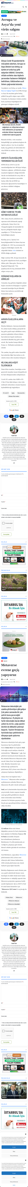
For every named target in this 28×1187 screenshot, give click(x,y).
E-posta (3, 501)
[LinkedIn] (16, 416)
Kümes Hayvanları (14, 396)
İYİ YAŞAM (4, 15)
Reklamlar (14, 631)
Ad (2, 495)
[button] (25, 1160)
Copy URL (14, 404)
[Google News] (14, 410)
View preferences (14, 1181)
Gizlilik (14, 1185)
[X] (11, 416)
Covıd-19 (6, 393)
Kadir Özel (5, 33)
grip (13, 393)
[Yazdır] (14, 419)
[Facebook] (6, 416)
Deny (14, 1177)
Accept (14, 1173)
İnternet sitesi (4, 508)
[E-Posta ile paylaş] (22, 416)
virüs (14, 250)
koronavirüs (21, 393)
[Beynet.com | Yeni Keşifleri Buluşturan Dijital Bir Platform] (7, 2)
